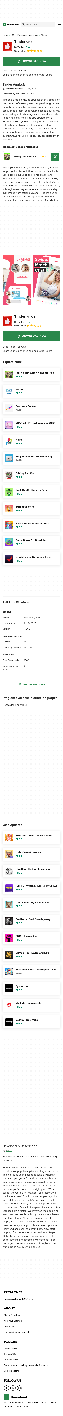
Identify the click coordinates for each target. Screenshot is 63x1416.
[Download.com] (11, 24)
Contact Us (9, 1326)
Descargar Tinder (12, 704)
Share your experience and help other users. (27, 74)
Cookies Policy (11, 1359)
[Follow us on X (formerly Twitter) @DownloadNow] (13, 1387)
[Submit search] (23, 24)
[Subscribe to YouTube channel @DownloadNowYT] (19, 1387)
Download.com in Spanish (17, 1332)
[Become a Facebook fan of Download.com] (6, 1387)
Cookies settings (12, 1370)
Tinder (24, 41)
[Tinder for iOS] (7, 46)
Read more (31, 94)
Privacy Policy (10, 1348)
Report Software (34, 684)
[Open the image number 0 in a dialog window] (17, 280)
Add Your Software (13, 1320)
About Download (12, 1315)
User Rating (20, 51)
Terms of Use (10, 1354)
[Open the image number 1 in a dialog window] (47, 280)
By (19, 47)
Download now (34, 61)
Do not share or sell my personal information (26, 1365)
